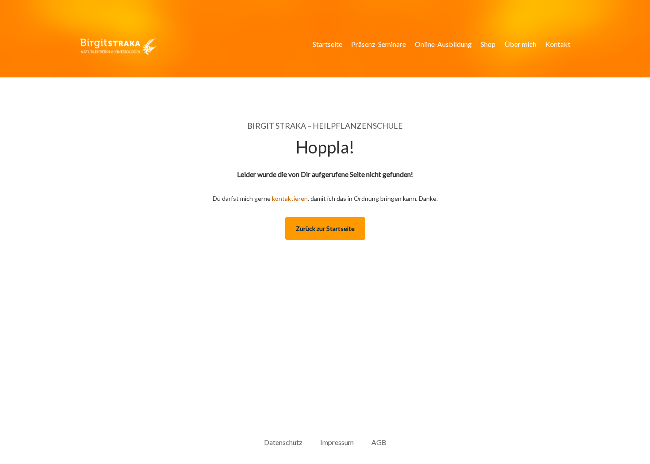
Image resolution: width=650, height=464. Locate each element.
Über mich (520, 44)
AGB (378, 442)
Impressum (337, 442)
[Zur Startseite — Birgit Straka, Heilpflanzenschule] (119, 46)
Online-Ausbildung (443, 44)
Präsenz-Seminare (378, 44)
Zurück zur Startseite (325, 228)
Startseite (327, 44)
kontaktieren (290, 198)
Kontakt (557, 44)
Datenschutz (283, 442)
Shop (488, 44)
